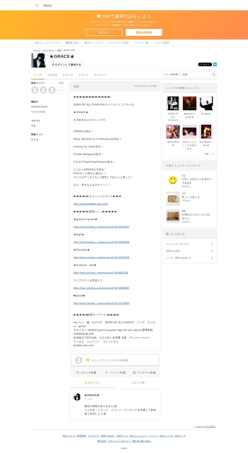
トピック (67, 75)
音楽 (59, 50)
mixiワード (180, 436)
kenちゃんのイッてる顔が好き (189, 145)
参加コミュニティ (94, 42)
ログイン (104, 32)
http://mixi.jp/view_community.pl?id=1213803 (101, 303)
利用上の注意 (173, 251)
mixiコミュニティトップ (47, 42)
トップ (38, 75)
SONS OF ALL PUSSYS (173, 117)
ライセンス (93, 436)
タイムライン (92, 382)
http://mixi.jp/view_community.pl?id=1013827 (101, 226)
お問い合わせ (108, 436)
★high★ (206, 113)
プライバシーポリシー (119, 441)
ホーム (37, 50)
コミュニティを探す (118, 42)
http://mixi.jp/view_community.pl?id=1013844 (101, 257)
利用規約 (81, 436)
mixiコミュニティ (138, 436)
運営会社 (101, 441)
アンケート (100, 75)
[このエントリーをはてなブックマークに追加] (215, 65)
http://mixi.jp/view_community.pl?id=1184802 (101, 287)
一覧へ (206, 154)
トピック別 (138, 382)
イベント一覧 (141, 42)
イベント (83, 75)
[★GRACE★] (77, 397)
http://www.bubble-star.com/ (91, 203)
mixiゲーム (122, 436)
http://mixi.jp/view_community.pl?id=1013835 (101, 242)
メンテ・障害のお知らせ (178, 258)
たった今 (88, 399)
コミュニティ (48, 50)
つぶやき (52, 75)
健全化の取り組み (141, 441)
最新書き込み (72, 42)
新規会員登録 (144, 32)
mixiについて (69, 436)
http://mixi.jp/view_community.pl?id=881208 (101, 272)
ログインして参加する (68, 64)
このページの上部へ (205, 426)
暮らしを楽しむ (191, 196)
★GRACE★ (91, 395)
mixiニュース (166, 436)
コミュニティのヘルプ (177, 244)
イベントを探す (162, 42)
